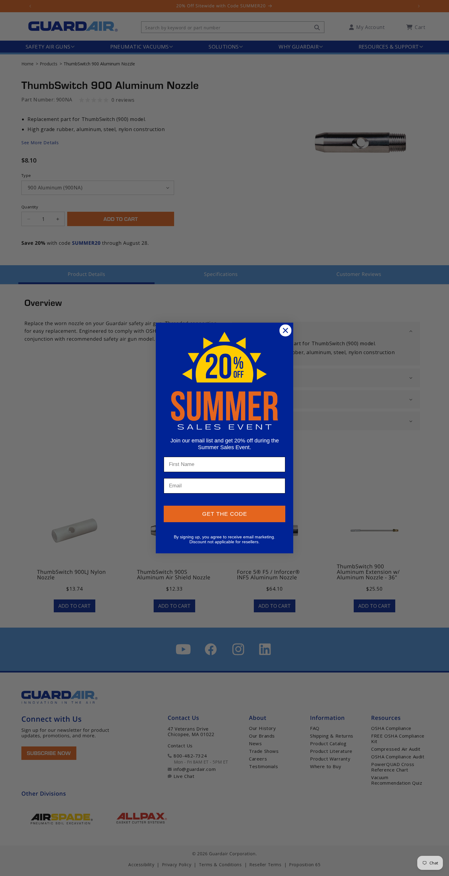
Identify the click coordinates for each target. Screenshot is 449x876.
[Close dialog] (285, 330)
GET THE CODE (224, 514)
